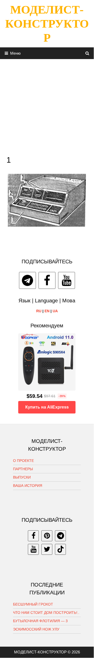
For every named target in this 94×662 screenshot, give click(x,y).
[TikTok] (60, 549)
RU (38, 311)
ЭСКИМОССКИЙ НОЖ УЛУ (36, 629)
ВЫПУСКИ (22, 477)
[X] (46, 549)
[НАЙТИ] (87, 53)
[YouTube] (66, 280)
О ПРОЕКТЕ (23, 461)
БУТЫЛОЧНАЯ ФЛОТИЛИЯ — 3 (40, 621)
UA (55, 311)
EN (47, 311)
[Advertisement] (47, 106)
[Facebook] (47, 280)
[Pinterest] (46, 535)
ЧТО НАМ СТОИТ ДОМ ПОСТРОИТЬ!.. (46, 612)
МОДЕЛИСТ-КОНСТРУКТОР (47, 23)
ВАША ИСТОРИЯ (27, 485)
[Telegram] (27, 280)
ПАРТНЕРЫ (23, 469)
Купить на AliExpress (47, 407)
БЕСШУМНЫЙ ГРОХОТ (33, 604)
